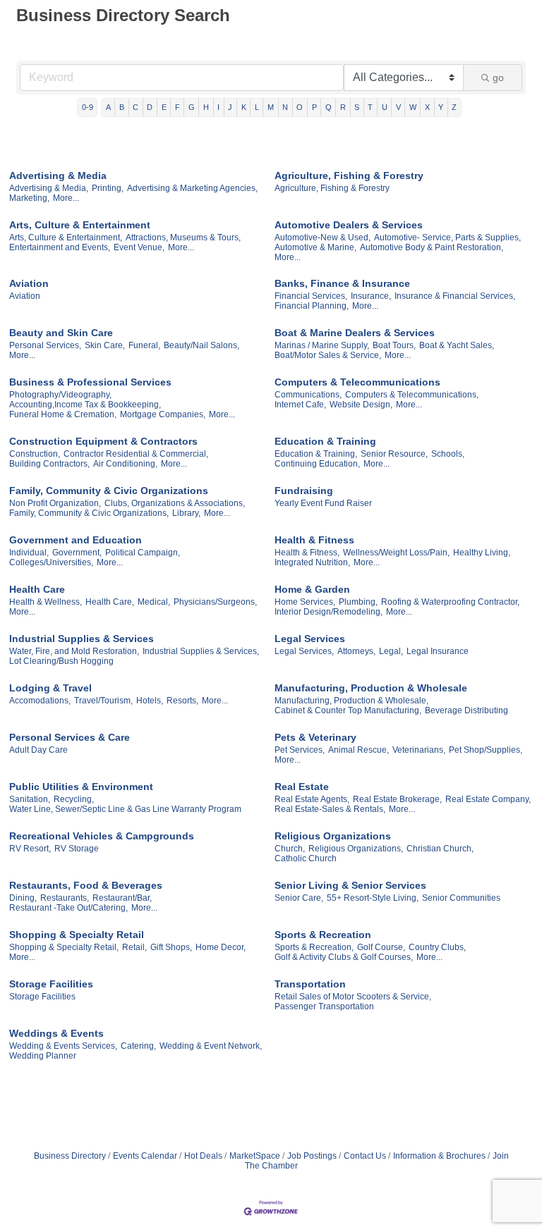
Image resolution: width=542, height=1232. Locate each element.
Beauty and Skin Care (61, 332)
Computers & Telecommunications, (411, 395)
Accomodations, (40, 701)
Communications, (308, 395)
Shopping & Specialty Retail (76, 934)
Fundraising (304, 490)
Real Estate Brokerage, (397, 799)
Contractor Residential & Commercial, (136, 454)
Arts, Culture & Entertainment (79, 224)
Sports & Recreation (323, 934)
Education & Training (325, 441)
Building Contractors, (49, 464)
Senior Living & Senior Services (350, 885)
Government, (77, 553)
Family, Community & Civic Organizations (108, 490)
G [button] (191, 107)
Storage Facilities (51, 984)
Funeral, (144, 345)
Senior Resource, (394, 454)
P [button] (314, 107)
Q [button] (328, 107)
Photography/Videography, (60, 395)
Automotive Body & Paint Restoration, (431, 247)
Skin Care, (105, 345)
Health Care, (109, 602)
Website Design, (361, 404)
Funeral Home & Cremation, (62, 414)
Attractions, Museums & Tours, (183, 237)
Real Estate (302, 786)
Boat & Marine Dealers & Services (355, 332)
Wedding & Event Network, (210, 1046)
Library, (186, 513)
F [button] (177, 107)
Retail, (134, 947)
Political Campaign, (142, 553)
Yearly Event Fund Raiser (323, 503)
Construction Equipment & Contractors (103, 441)
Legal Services (310, 638)
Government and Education (75, 540)
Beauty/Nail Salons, (201, 345)
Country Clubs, (437, 947)
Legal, (391, 651)
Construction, (34, 454)
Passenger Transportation (324, 1006)
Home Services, (305, 602)
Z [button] (454, 107)
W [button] (412, 107)
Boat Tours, (394, 345)
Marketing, (29, 198)
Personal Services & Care (69, 737)
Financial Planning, (312, 306)
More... (66, 198)
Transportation (310, 984)
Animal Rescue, (358, 750)
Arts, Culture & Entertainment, (65, 237)
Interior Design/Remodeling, (329, 612)
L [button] (257, 107)
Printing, (108, 188)
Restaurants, (64, 898)
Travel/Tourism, (103, 701)
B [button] (121, 107)
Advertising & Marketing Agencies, (192, 188)
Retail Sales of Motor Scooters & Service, (353, 997)
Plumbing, (358, 602)
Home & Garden (312, 589)
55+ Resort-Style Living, (372, 898)
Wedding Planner (42, 1056)
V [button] (398, 107)
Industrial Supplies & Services (81, 638)
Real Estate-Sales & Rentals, (330, 809)
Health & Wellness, (45, 602)
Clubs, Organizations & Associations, (174, 503)
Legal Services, (304, 651)
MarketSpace (254, 1156)
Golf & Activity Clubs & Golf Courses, (344, 957)
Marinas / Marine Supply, (322, 345)
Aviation (29, 283)
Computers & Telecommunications (357, 382)
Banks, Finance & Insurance (342, 283)
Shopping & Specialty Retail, (64, 947)
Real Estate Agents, (312, 799)
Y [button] (440, 107)
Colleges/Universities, (51, 562)
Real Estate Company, (488, 799)
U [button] (384, 107)
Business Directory (70, 1156)
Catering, (138, 1046)
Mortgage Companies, (162, 414)
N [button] (285, 107)
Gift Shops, (171, 947)
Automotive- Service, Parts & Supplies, (447, 237)
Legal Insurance (437, 651)
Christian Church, (440, 849)
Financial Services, (311, 296)
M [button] (270, 107)
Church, (290, 849)
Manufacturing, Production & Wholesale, (351, 701)
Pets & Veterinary (315, 737)
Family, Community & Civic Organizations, (89, 513)
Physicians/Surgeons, (215, 602)
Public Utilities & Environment (81, 786)
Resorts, (182, 701)
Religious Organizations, (355, 849)
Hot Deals (203, 1156)
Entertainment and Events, (59, 247)
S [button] (356, 107)
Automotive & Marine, (315, 247)
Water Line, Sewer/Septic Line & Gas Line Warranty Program (125, 809)
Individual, (29, 553)
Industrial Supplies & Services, (201, 651)
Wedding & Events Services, (63, 1046)
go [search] (498, 77)
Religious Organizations (333, 836)
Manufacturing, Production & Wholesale (371, 688)
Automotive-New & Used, (323, 237)
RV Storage (76, 849)
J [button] (230, 107)
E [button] (164, 107)
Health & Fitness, (307, 553)
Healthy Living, (481, 553)
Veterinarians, (418, 750)
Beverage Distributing (466, 710)
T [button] (370, 107)
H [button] (206, 107)
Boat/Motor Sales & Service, (328, 355)
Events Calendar (145, 1156)
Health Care (37, 589)
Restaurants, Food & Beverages (85, 885)
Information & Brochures (439, 1156)
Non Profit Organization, (55, 503)
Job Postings (312, 1156)
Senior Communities (461, 898)
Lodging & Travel (50, 688)
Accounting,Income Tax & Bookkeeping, (85, 404)
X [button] (427, 107)
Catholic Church (306, 858)
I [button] (218, 107)
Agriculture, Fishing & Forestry (349, 175)
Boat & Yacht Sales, (456, 345)
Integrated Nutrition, (312, 562)
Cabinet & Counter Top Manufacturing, (348, 710)
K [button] (243, 107)
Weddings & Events (56, 1033)
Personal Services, (45, 345)
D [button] (149, 107)
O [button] (299, 107)
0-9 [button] (87, 107)
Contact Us (365, 1156)
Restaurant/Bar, (122, 898)
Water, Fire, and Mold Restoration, (74, 651)
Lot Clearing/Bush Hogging (61, 661)
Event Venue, (139, 247)
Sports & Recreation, (314, 947)
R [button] (343, 107)
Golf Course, (381, 947)
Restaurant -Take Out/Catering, (68, 908)
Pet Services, (300, 750)
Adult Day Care (38, 750)
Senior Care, (299, 898)
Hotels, (149, 701)
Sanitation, (29, 799)
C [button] (135, 107)
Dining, (23, 898)
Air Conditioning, (125, 464)
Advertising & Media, (48, 188)
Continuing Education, (317, 464)
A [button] (108, 107)
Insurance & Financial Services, (455, 296)
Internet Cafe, (300, 404)
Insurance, (371, 296)
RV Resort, (30, 849)
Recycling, (74, 799)
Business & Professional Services (90, 382)
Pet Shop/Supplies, (485, 750)
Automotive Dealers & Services (349, 224)
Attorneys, (356, 651)
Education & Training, (316, 454)
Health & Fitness (314, 540)
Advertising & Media (58, 175)
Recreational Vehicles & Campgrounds (101, 836)
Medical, (154, 602)
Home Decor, (220, 947)
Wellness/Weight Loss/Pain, (396, 553)
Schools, (447, 454)
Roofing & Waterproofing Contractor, (450, 602)
